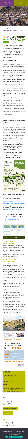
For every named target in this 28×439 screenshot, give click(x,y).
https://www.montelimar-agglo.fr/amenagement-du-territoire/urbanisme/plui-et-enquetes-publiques (14, 201)
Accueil (4, 28)
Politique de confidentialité (16, 436)
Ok (6, 436)
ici (15, 256)
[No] (26, 433)
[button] (21, 3)
